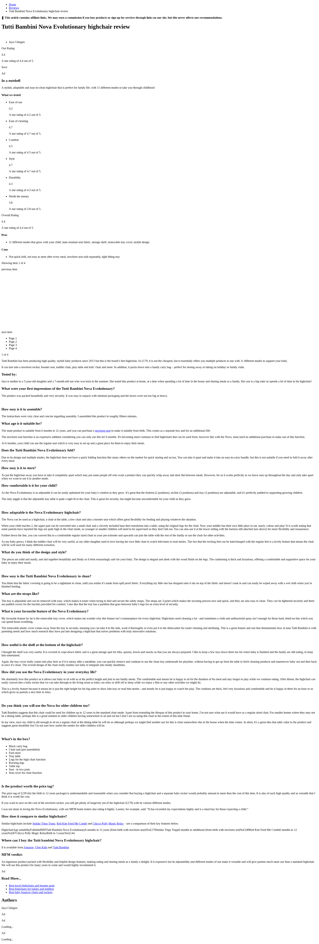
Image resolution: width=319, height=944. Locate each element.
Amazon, (29, 847)
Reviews (14, 7)
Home (12, 4)
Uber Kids (41, 847)
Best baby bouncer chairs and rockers (30, 892)
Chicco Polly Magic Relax (108, 823)
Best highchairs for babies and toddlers (31, 888)
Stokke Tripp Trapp (43, 823)
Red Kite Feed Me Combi (72, 823)
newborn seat (103, 430)
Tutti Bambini (61, 847)
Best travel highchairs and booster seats (31, 885)
